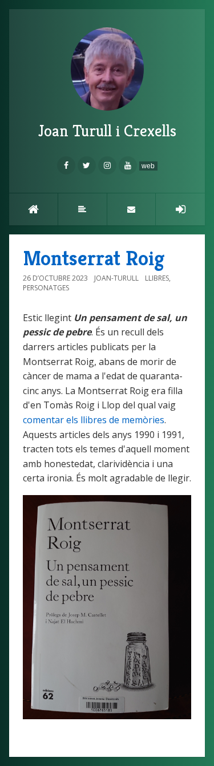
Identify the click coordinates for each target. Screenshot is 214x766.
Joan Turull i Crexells (107, 131)
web (148, 166)
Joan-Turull (116, 278)
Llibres (157, 278)
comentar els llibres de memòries (93, 420)
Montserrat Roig (93, 258)
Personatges (46, 288)
